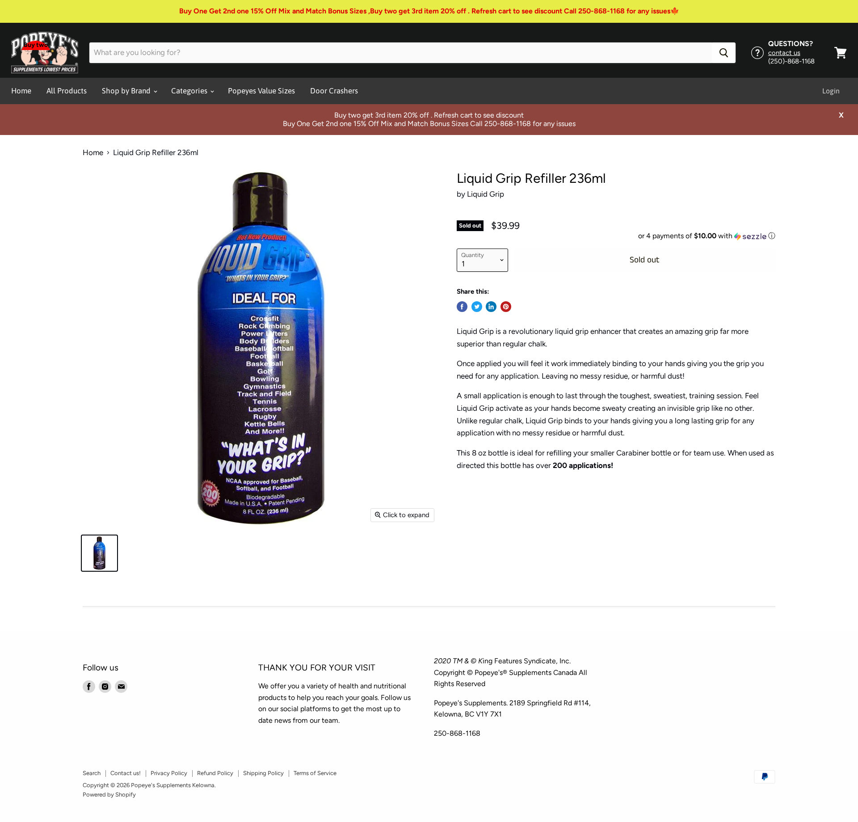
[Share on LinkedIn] (491, 306)
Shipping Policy (263, 773)
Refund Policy (215, 773)
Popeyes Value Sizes (261, 90)
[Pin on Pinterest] (505, 306)
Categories (190, 90)
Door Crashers (334, 90)
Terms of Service (315, 773)
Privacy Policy (169, 773)
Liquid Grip (485, 194)
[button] (616, 236)
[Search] (724, 52)
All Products (66, 90)
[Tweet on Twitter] (476, 306)
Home (21, 90)
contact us (784, 53)
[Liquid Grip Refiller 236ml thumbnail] (99, 553)
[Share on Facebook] (462, 306)
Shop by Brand (127, 90)
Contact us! (125, 773)
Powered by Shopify (109, 794)
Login (831, 91)
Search (92, 773)
